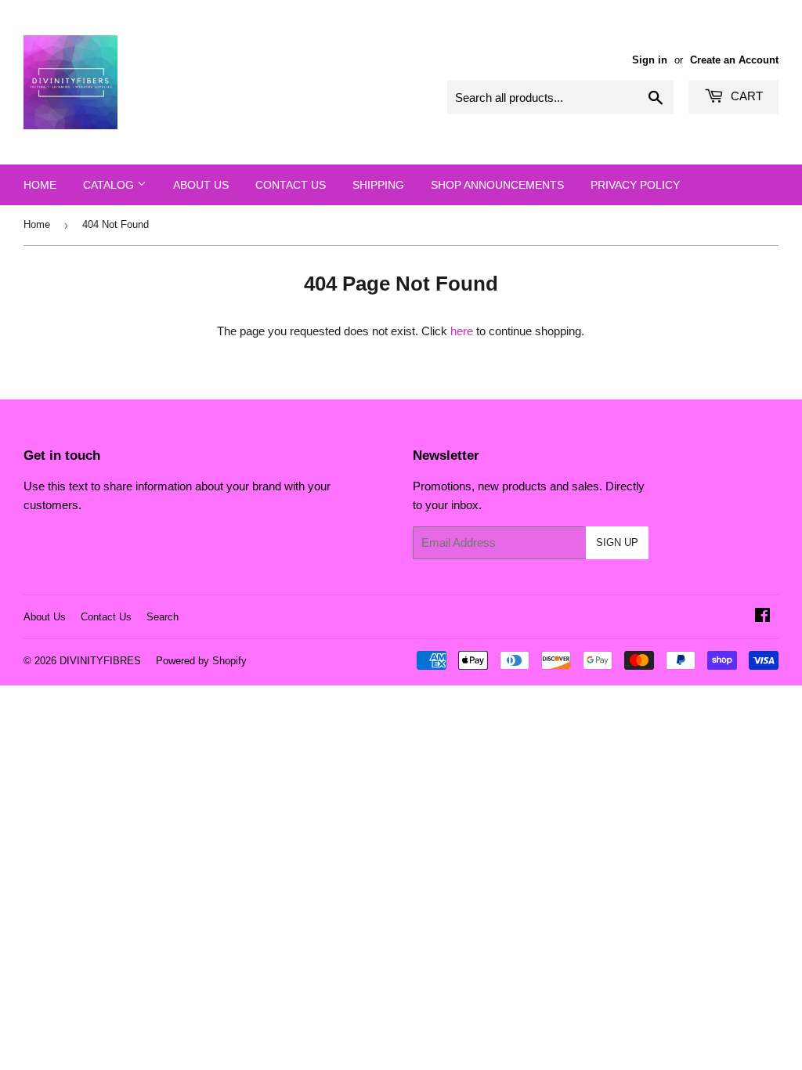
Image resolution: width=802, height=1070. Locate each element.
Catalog (110, 185)
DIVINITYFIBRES (100, 661)
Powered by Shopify (201, 661)
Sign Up (617, 542)
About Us (201, 185)
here (461, 331)
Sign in (649, 60)
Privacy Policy (635, 185)
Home (39, 185)
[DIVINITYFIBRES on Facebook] (762, 617)
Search (162, 617)
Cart (745, 96)
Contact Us (290, 185)
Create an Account (734, 60)
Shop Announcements (497, 185)
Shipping (378, 185)
